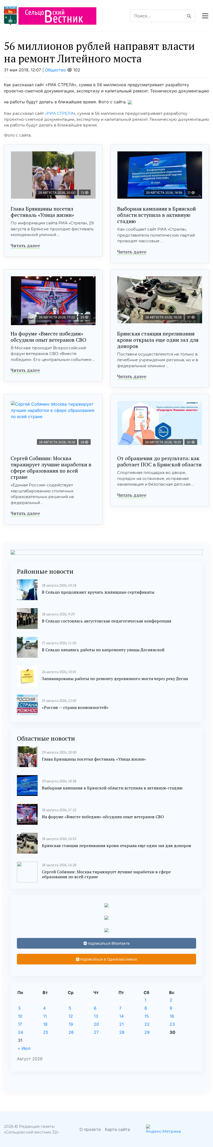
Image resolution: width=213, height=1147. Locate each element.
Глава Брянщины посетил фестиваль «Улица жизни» (42, 211)
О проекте (90, 1129)
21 (121, 1024)
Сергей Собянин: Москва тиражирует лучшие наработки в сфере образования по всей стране (51, 467)
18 (45, 1024)
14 (121, 1016)
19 (71, 1024)
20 (96, 1024)
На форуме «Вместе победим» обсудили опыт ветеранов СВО (48, 336)
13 (96, 1016)
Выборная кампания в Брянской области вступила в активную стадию (156, 215)
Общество (55, 69)
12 (71, 1016)
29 (147, 1032)
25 (45, 1032)
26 (71, 1032)
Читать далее (25, 245)
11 (45, 1016)
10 (20, 1016)
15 (146, 1016)
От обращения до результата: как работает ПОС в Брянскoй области (159, 461)
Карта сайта (117, 1129)
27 (96, 1032)
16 (172, 1016)
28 (121, 1032)
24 (20, 1032)
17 (20, 1024)
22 (147, 1024)
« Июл (24, 1048)
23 (172, 1024)
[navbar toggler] (205, 16)
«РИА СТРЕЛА (59, 113)
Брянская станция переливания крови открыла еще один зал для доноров (157, 340)
